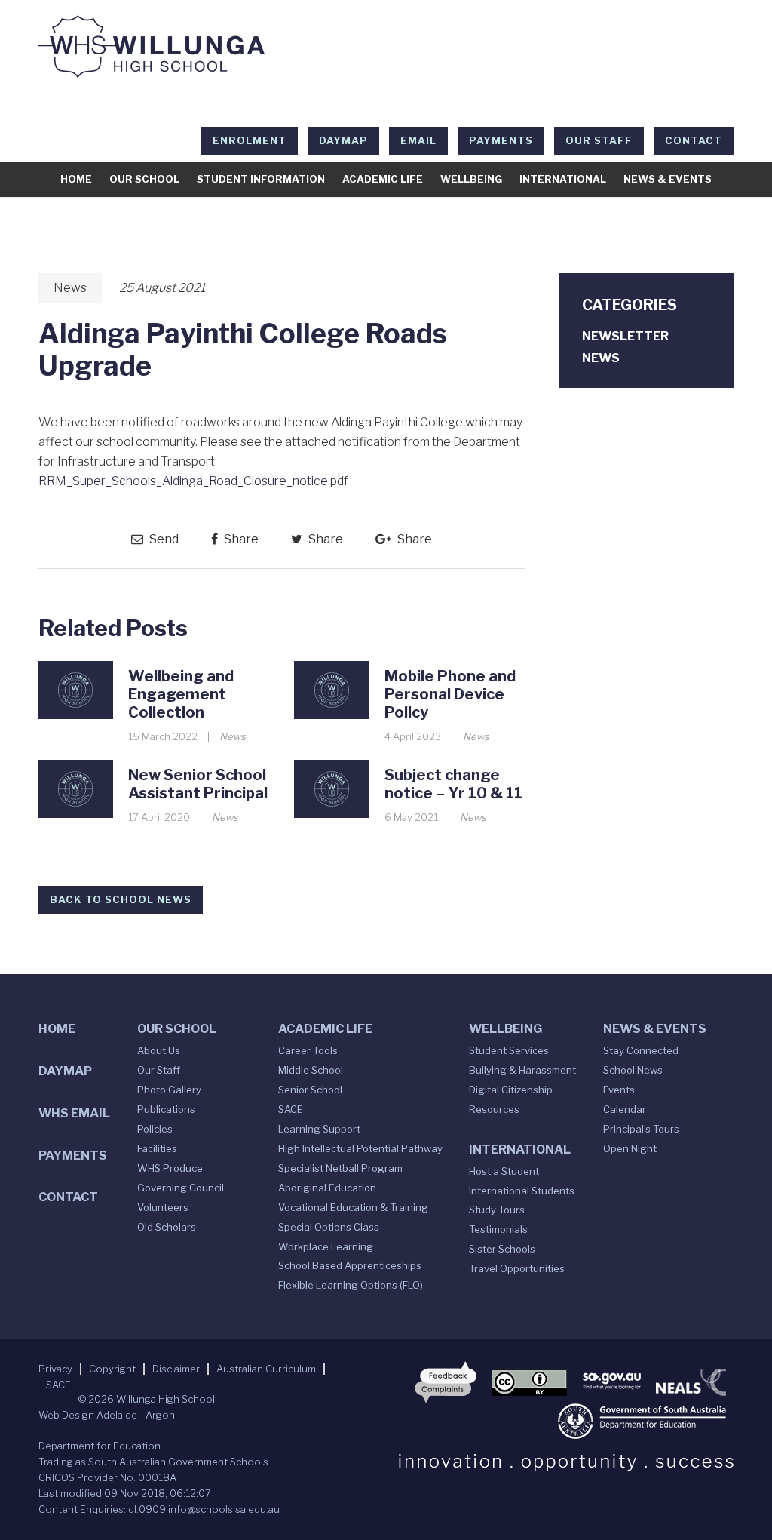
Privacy (55, 1369)
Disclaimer (176, 1369)
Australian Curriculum (266, 1369)
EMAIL (418, 140)
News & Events (667, 179)
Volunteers (162, 1207)
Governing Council (180, 1188)
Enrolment (249, 140)
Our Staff (599, 140)
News (70, 288)
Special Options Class (328, 1227)
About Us (158, 1050)
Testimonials (498, 1229)
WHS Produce (170, 1168)
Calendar (624, 1109)
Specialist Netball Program (340, 1168)
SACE (290, 1109)
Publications (166, 1109)
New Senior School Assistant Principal (198, 784)
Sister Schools (502, 1249)
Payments (501, 140)
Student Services (509, 1050)
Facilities (157, 1148)
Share (240, 539)
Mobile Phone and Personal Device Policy (450, 694)
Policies (155, 1129)
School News (633, 1070)
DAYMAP (343, 140)
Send (163, 539)
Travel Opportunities (517, 1268)
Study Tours (497, 1209)
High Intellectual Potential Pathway (360, 1148)
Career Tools (308, 1050)
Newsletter (625, 336)
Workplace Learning (325, 1246)
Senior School (310, 1090)
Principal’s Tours (641, 1129)
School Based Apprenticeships (349, 1265)
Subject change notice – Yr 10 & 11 (453, 784)
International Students (521, 1191)
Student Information (261, 179)
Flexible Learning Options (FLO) (350, 1285)
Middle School (310, 1070)
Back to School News (120, 899)
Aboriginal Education (327, 1188)
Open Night (630, 1148)
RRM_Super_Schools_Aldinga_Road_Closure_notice (183, 481)
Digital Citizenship (511, 1090)
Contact (693, 140)
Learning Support (319, 1129)
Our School (144, 179)
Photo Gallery (169, 1090)
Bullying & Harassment (522, 1070)
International (562, 179)
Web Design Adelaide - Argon (106, 1415)
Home (76, 179)
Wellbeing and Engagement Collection (181, 694)
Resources (494, 1109)
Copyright (112, 1369)
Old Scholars (166, 1227)
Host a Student (504, 1171)
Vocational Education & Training (353, 1207)
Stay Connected (641, 1050)
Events (619, 1090)
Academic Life (382, 179)
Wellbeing (471, 179)
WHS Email (74, 1113)
